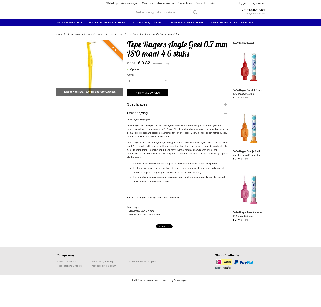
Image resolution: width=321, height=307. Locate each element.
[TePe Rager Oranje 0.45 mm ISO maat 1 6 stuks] (249, 128)
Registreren (258, 3)
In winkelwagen (149, 92)
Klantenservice (165, 3)
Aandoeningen (129, 3)
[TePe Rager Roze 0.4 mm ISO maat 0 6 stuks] (249, 189)
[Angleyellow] (89, 68)
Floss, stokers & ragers (107, 22)
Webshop (112, 3)
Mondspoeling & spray (187, 22)
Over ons (147, 3)
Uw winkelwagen (253, 9)
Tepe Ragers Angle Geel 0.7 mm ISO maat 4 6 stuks (148, 34)
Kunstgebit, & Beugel (148, 22)
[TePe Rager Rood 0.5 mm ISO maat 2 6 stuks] (249, 66)
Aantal (130, 74)
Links (211, 3)
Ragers (101, 34)
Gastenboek (185, 3)
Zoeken (194, 12)
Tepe (111, 34)
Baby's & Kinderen (69, 22)
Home (60, 34)
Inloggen (242, 3)
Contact (200, 3)
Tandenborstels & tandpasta (232, 22)
